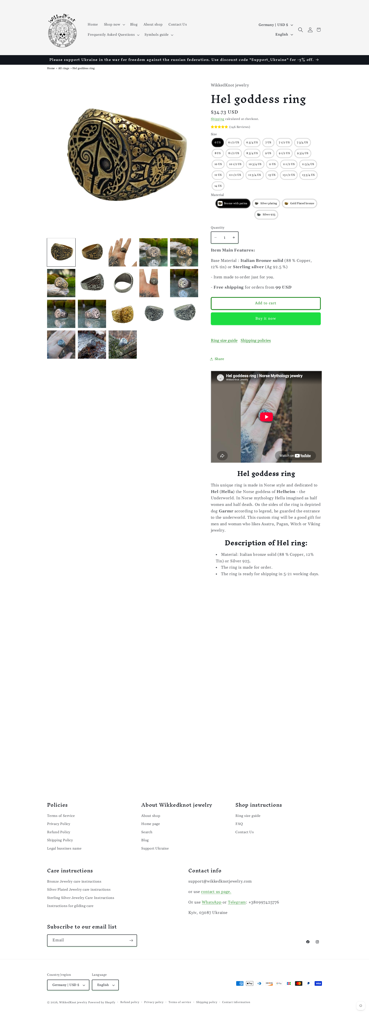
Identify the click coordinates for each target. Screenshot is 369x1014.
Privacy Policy (58, 824)
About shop (150, 816)
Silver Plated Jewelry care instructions (79, 889)
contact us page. (216, 891)
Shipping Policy (60, 840)
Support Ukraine (155, 848)
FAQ (239, 824)
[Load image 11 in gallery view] (184, 283)
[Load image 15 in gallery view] (123, 314)
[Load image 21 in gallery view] (123, 344)
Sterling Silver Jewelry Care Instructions (80, 898)
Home (51, 68)
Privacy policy (154, 1002)
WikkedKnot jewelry (73, 1002)
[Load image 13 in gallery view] (92, 314)
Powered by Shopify (101, 1002)
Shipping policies (256, 340)
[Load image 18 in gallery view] (184, 314)
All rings (63, 68)
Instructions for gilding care (70, 906)
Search (147, 832)
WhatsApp (211, 902)
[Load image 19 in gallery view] (61, 344)
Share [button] (219, 359)
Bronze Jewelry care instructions (74, 881)
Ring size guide (224, 340)
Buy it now (265, 318)
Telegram (237, 902)
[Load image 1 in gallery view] (61, 252)
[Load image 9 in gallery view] (123, 283)
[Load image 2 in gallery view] (92, 252)
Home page (150, 824)
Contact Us (244, 832)
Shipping (217, 119)
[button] (114, 24)
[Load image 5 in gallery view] (184, 252)
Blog (145, 840)
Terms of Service (61, 816)
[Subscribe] (131, 940)
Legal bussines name (64, 848)
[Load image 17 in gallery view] (153, 314)
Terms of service (180, 1002)
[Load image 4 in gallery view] (153, 252)
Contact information (236, 1002)
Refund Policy (58, 832)
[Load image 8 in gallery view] (92, 283)
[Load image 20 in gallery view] (92, 344)
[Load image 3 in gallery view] (123, 252)
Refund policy (129, 1002)
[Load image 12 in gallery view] (61, 314)
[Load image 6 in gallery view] (61, 283)
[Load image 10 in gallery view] (153, 283)
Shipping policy (206, 1002)
